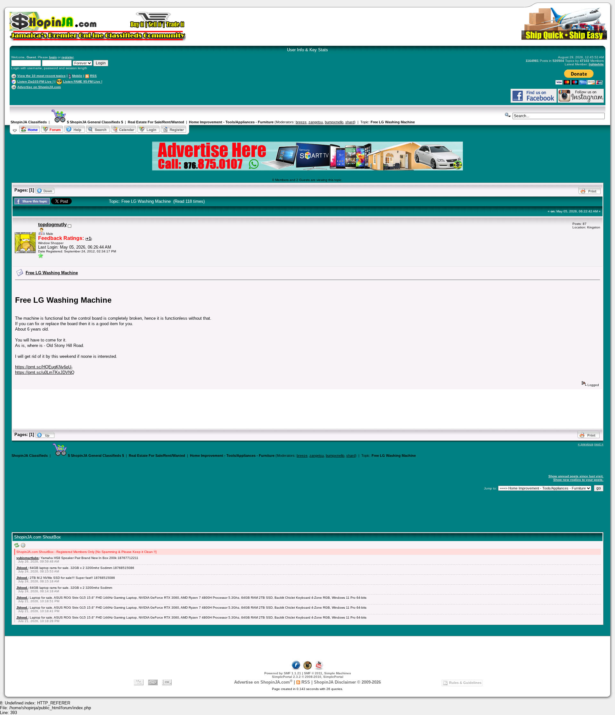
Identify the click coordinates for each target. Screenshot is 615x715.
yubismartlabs (27, 558)
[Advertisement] (86, 95)
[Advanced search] (508, 115)
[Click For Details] (307, 169)
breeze (301, 122)
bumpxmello (334, 122)
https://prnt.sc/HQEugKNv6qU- (43, 367)
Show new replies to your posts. (578, 479)
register (68, 57)
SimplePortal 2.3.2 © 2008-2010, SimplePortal (307, 676)
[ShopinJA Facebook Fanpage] (534, 101)
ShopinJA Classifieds (29, 122)
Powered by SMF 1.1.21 (282, 673)
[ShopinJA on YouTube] (319, 669)
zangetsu (315, 122)
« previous (585, 444)
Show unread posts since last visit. (575, 476)
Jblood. (22, 568)
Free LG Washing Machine (393, 122)
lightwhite (596, 64)
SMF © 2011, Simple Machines (327, 673)
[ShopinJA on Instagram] (581, 101)
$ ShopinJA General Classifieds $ (94, 122)
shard (349, 122)
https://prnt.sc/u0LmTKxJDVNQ (44, 372)
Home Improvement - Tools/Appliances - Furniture (231, 122)
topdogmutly (52, 224)
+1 (88, 238)
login (53, 57)
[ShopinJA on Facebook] (296, 669)
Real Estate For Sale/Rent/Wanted (156, 122)
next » (598, 444)
